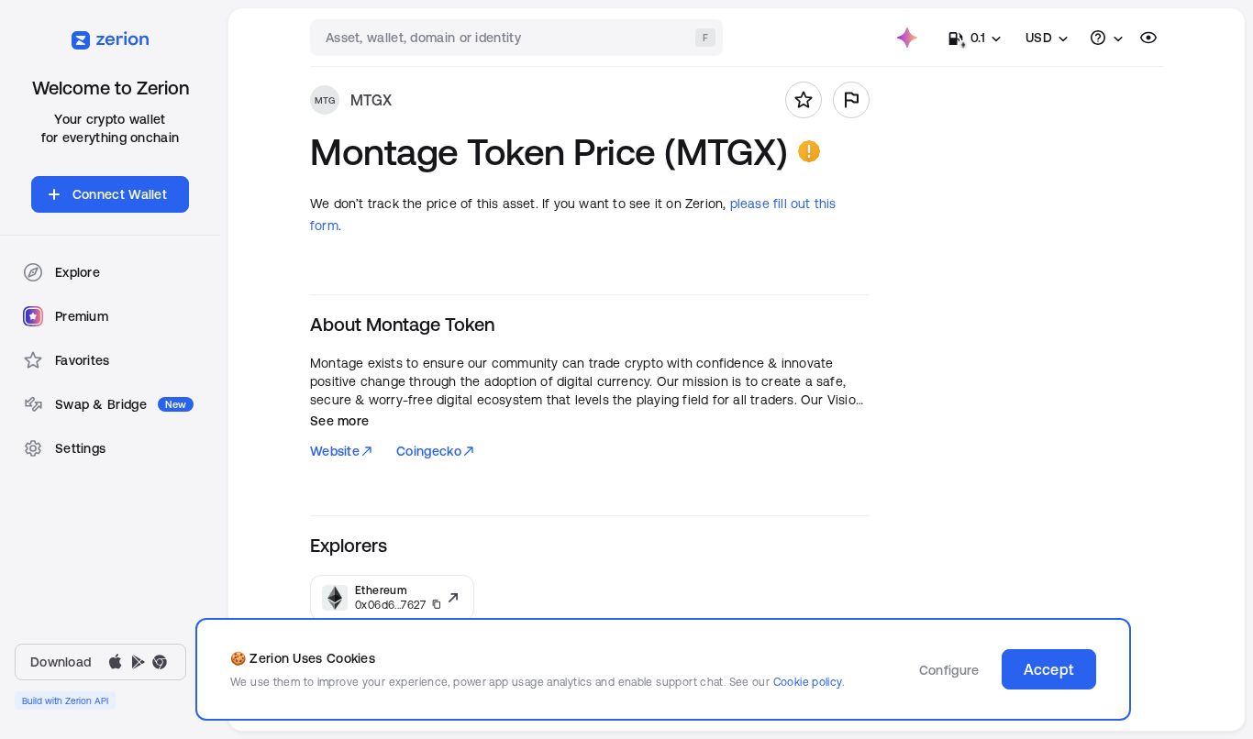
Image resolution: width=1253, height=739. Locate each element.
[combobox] (518, 37)
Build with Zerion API (65, 700)
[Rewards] (907, 37)
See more (339, 421)
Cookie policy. (808, 682)
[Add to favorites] (803, 100)
